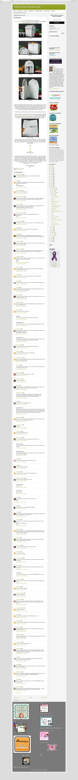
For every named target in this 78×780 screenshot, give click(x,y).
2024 (52, 168)
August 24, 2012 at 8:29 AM (21, 596)
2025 (52, 167)
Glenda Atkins (19, 579)
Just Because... (54, 218)
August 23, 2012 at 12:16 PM (21, 421)
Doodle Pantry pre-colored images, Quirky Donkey (24, 115)
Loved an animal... (54, 222)
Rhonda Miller (19, 437)
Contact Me (20, 10)
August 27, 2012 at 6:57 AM (21, 683)
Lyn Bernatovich (19, 357)
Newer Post (16, 697)
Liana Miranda (19, 424)
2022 (52, 171)
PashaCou (18, 519)
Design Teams (47, 10)
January (53, 235)
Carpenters (18, 627)
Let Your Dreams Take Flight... (56, 219)
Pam (17, 465)
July (52, 226)
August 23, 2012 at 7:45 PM (21, 548)
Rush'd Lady (18, 545)
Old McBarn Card (34, 58)
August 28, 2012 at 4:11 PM (21, 690)
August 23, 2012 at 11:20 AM (21, 375)
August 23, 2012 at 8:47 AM (21, 291)
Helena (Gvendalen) (20, 478)
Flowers (52, 198)
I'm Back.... (53, 221)
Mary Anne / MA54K (20, 196)
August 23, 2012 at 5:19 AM (21, 177)
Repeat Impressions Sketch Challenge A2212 (56, 206)
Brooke (17, 565)
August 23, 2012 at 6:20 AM (21, 230)
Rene (17, 497)
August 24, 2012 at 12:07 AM (21, 583)
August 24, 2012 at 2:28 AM (21, 589)
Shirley (17, 664)
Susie (17, 227)
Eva (17, 505)
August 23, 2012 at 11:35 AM (21, 389)
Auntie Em (18, 204)
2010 (52, 238)
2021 (52, 173)
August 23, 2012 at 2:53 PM (21, 502)
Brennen (18, 537)
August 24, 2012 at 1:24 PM (21, 617)
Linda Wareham (19, 221)
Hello (52, 213)
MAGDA (17, 234)
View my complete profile (53, 88)
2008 (52, 241)
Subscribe (56, 22)
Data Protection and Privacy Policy (19, 12)
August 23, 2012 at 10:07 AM (21, 325)
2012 (52, 186)
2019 (52, 176)
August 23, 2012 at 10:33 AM (21, 341)
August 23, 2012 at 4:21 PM (21, 508)
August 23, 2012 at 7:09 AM (21, 238)
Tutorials (53, 10)
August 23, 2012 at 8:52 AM (21, 298)
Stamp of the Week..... (55, 209)
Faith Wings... (53, 208)
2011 (51, 237)
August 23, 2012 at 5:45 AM (21, 209)
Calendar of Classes (38, 10)
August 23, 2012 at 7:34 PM (21, 534)
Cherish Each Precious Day (27, 7)
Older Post (44, 697)
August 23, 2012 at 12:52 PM (21, 440)
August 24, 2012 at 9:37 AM (21, 604)
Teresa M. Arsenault (20, 212)
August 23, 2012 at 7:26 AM (21, 263)
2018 (52, 177)
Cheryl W (18, 365)
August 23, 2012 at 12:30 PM (21, 427)
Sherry (17, 385)
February (53, 233)
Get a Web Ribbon (54, 265)
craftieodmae (18, 190)
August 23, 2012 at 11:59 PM (21, 575)
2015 (52, 182)
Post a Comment (18, 693)
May (52, 229)
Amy (30, 146)
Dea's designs (19, 372)
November (53, 189)
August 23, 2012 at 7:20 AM (21, 245)
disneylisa (18, 471)
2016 (52, 180)
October (53, 191)
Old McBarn (32, 22)
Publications (31, 10)
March (52, 232)
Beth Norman (18, 634)
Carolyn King (18, 642)
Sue (30, 153)
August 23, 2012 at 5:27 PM (21, 516)
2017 (52, 179)
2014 (52, 183)
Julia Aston (18, 241)
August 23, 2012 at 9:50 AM (21, 319)
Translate (57, 29)
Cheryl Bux (18, 351)
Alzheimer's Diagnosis (54, 264)
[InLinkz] (49, 246)
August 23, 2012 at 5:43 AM (21, 200)
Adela (30, 145)
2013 (52, 185)
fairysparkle (18, 302)
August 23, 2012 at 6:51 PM (21, 525)
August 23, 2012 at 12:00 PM (21, 404)
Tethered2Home (19, 174)
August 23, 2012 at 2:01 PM (21, 461)
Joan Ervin (18, 648)
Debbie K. (18, 620)
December (53, 188)
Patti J (55, 67)
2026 (52, 165)
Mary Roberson (19, 392)
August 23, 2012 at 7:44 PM (21, 541)
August (52, 194)
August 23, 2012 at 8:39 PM (21, 554)
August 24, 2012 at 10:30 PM (21, 631)
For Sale (25, 10)
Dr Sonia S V (18, 256)
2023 (52, 170)
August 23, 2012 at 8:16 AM (21, 277)
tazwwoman (18, 431)
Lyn (30, 150)
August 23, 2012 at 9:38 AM (21, 312)
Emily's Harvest (54, 195)
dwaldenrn (18, 586)
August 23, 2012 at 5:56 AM (21, 224)
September (53, 192)
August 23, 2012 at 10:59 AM (21, 354)
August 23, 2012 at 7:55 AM (21, 271)
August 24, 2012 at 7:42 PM (21, 623)
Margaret (18, 294)
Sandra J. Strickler (19, 593)
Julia (30, 147)
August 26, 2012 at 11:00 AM (21, 668)
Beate (17, 679)
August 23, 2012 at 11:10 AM (21, 361)
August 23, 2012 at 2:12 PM (21, 474)
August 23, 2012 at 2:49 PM (21, 487)
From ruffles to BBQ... (55, 216)
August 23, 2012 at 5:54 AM (21, 217)
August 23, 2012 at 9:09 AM (21, 306)
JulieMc (17, 287)
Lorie (17, 512)
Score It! (52, 215)
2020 (52, 174)
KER (17, 401)
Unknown (18, 267)
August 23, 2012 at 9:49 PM (21, 569)
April (52, 230)
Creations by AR (23, 21)
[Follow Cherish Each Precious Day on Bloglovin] (52, 55)
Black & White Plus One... (55, 224)
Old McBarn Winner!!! (55, 201)
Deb (17, 180)
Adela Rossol (16, 21)
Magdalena (30, 151)
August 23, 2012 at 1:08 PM (21, 455)
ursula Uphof (18, 599)
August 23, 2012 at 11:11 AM (21, 369)
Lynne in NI (18, 686)
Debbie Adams (19, 417)
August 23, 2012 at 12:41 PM (21, 434)
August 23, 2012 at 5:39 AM (21, 193)
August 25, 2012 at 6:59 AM (21, 638)
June (52, 227)
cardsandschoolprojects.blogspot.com (23, 262)
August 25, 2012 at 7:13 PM (21, 653)
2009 (52, 240)
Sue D (17, 274)
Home (15, 10)
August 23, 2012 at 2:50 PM (21, 493)
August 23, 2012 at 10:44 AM (21, 347)
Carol (17, 614)
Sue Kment (31, 163)
